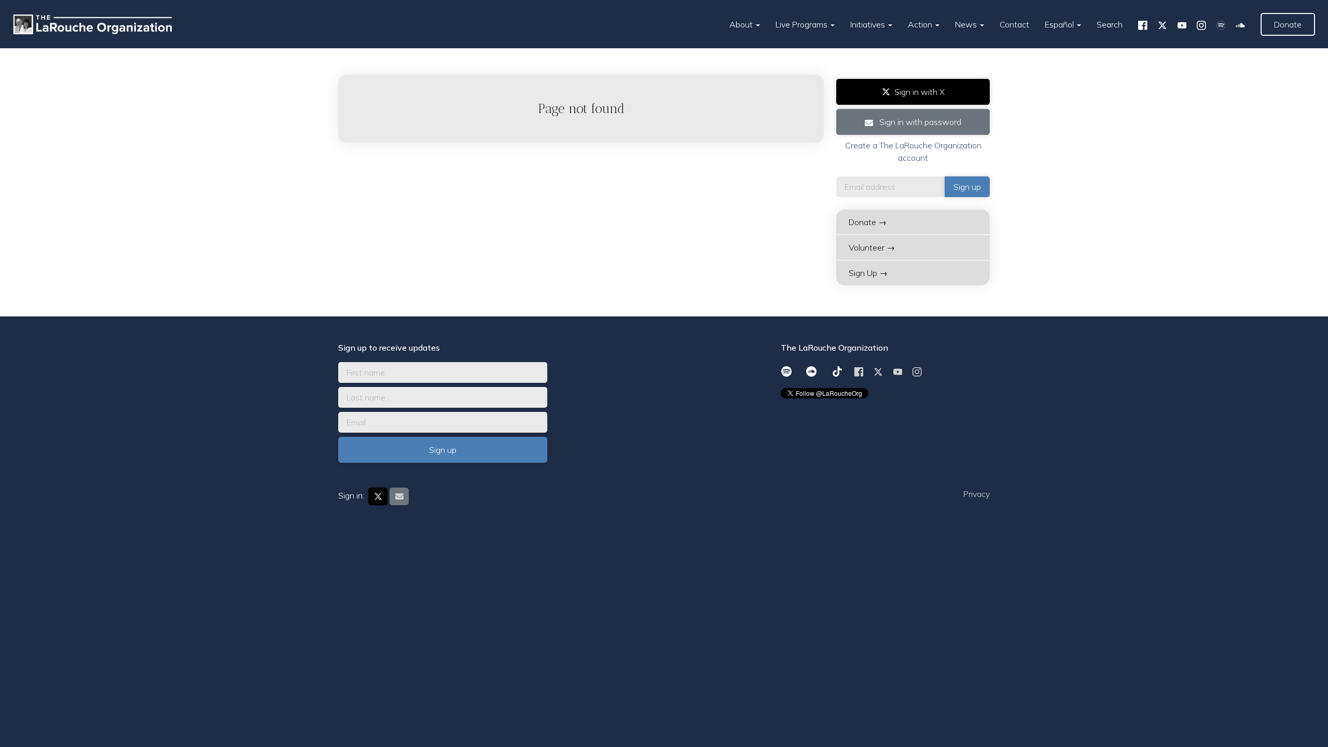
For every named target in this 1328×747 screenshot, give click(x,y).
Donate (1288, 24)
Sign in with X (919, 92)
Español (1060, 24)
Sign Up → (868, 273)
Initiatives (868, 24)
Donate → (868, 222)
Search (1110, 24)
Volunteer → (872, 247)
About (742, 24)
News (967, 24)
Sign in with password (919, 122)
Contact (1014, 24)
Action (921, 24)
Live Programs (802, 24)
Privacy (976, 494)
